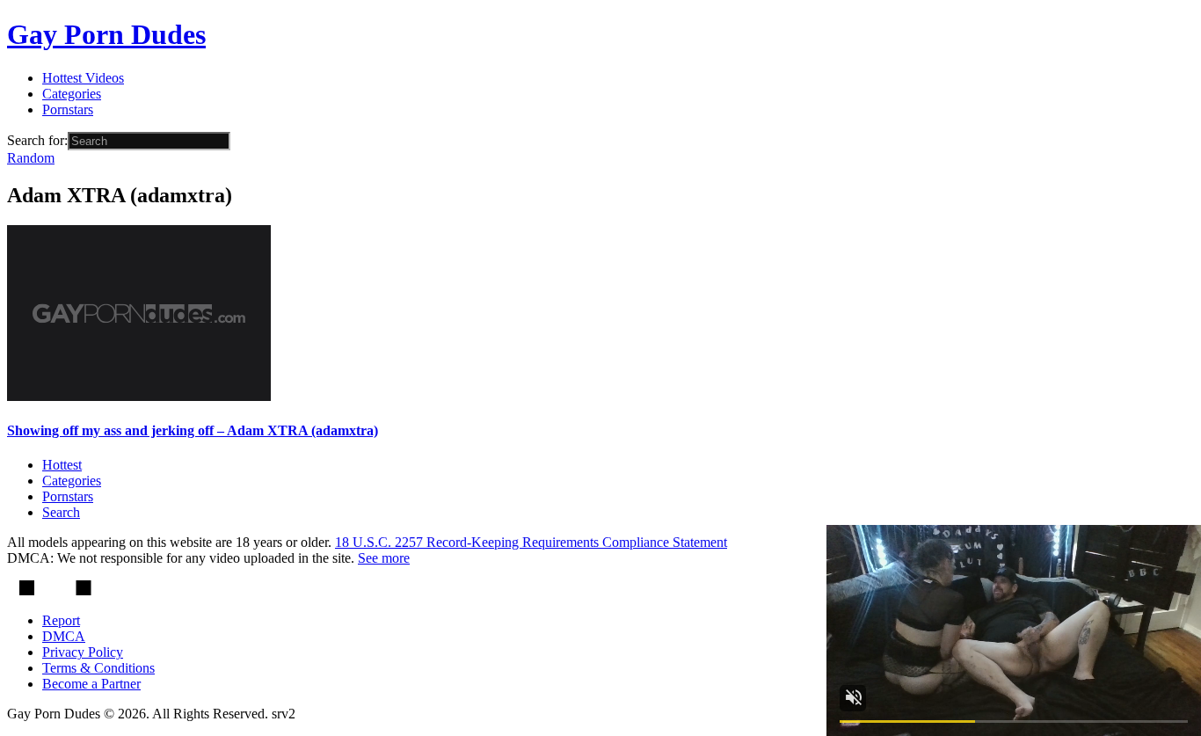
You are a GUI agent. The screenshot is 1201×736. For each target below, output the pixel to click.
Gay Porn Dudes (106, 34)
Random (31, 157)
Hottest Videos (83, 77)
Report (61, 620)
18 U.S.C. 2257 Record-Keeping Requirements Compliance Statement (531, 542)
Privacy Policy (82, 652)
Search (61, 512)
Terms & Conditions (98, 667)
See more (384, 557)
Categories (71, 93)
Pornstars (67, 109)
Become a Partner (91, 683)
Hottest (62, 464)
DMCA (63, 636)
